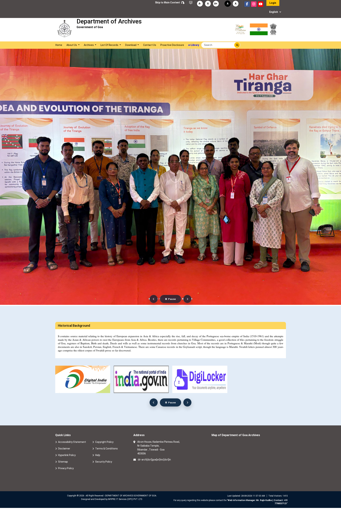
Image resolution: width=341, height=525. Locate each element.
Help (97, 455)
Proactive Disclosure (172, 45)
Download (131, 45)
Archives (89, 45)
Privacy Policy (66, 468)
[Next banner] (187, 299)
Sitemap (63, 461)
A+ (215, 3)
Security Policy (103, 461)
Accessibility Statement (72, 442)
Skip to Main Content (167, 2)
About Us (71, 45)
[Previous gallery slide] (154, 402)
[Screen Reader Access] (190, 2)
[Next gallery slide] (187, 402)
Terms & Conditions (106, 448)
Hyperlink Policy (67, 455)
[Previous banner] (154, 299)
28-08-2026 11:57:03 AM (253, 496)
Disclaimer (64, 448)
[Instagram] (253, 4)
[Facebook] (247, 4)
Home (58, 45)
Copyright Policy (104, 442)
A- (200, 3)
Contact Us (149, 45)
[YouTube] (260, 4)
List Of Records (110, 45)
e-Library (193, 45)
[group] (141, 379)
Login (272, 2)
